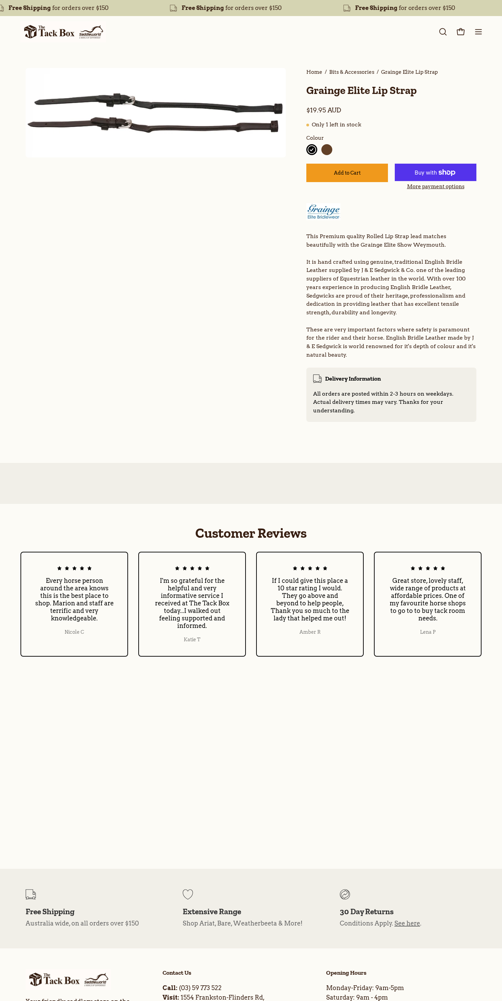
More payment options (435, 186)
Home (314, 72)
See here (407, 923)
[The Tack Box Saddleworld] (63, 31)
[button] (443, 31)
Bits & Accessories (351, 72)
